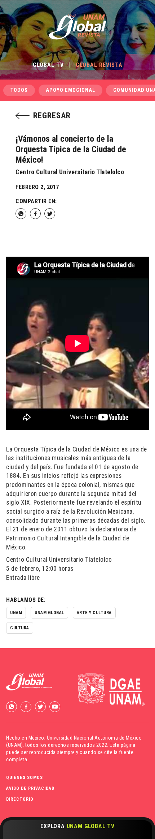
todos (19, 90)
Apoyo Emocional (70, 90)
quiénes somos (24, 777)
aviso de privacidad (30, 788)
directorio (20, 799)
